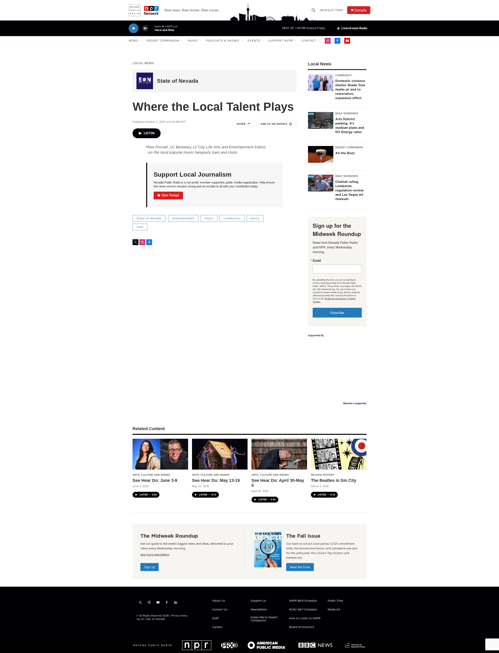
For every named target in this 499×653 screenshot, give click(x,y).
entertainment (183, 218)
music (208, 218)
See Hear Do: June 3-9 (155, 480)
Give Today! (170, 195)
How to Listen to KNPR (304, 618)
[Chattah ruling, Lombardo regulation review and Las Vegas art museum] (320, 183)
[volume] (145, 28)
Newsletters (331, 10)
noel (140, 227)
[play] (133, 28)
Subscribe (337, 312)
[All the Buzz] (320, 154)
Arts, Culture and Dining (151, 475)
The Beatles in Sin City (333, 480)
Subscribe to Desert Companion (264, 619)
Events (254, 41)
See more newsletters (154, 554)
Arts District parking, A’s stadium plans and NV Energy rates (349, 125)
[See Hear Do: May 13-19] (220, 454)
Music (193, 41)
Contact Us (219, 609)
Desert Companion (163, 41)
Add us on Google (274, 123)
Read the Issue (300, 567)
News (133, 41)
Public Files (335, 600)
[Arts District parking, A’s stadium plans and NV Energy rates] (320, 120)
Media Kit (334, 609)
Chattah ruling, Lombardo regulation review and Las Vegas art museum (349, 190)
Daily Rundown (346, 113)
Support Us (258, 600)
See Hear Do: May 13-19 (216, 480)
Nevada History (322, 475)
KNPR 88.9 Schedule (303, 600)
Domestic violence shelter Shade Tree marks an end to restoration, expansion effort (350, 89)
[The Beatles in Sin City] (338, 454)
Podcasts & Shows (222, 41)
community (232, 218)
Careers (217, 627)
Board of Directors (301, 627)
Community (343, 75)
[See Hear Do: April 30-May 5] (279, 454)
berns (255, 218)
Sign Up (149, 567)
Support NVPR (280, 41)
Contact (308, 41)
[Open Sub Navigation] (141, 40)
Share (241, 123)
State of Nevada (177, 81)
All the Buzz (345, 153)
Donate (360, 10)
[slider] (151, 28)
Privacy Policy (179, 615)
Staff (215, 618)
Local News (143, 63)
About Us (218, 600)
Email (317, 260)
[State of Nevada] (144, 81)
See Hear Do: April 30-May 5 (277, 483)
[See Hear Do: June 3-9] (160, 454)
